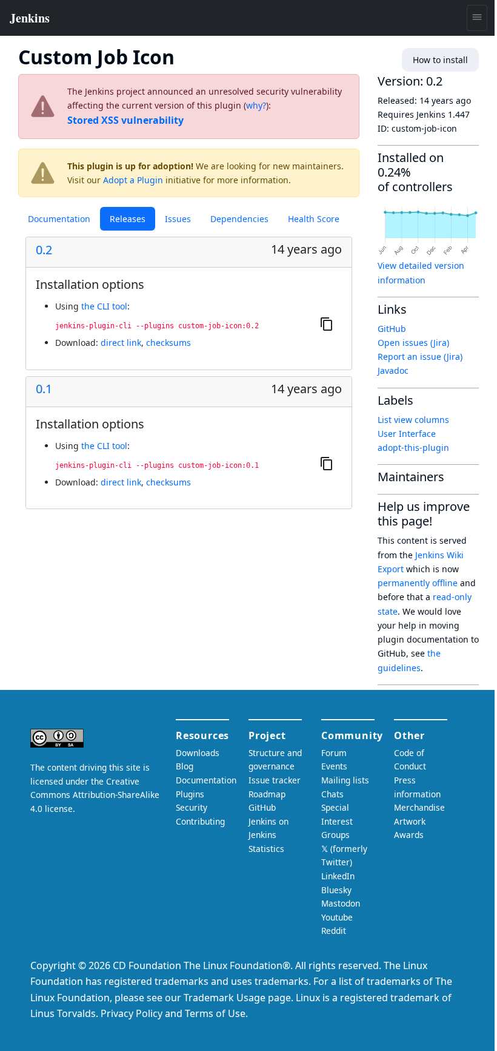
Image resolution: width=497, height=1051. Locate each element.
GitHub (392, 328)
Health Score (313, 219)
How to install (440, 60)
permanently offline (418, 583)
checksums (168, 342)
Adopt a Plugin (133, 180)
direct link (121, 342)
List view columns (413, 419)
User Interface (407, 433)
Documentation (59, 219)
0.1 (44, 389)
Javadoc (393, 370)
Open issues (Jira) (413, 342)
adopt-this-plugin (413, 447)
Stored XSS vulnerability (125, 120)
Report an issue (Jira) (420, 356)
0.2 (44, 250)
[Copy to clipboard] (327, 324)
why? (256, 105)
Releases (127, 219)
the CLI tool (104, 306)
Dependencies (239, 219)
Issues (178, 219)
